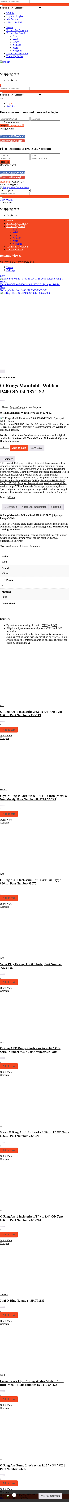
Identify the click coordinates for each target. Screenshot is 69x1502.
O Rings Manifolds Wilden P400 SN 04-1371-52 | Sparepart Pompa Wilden (32, 482)
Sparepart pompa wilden (12, 489)
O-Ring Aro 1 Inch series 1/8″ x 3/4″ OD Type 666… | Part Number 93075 (30, 881)
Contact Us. (18, 181)
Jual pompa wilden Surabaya (53, 477)
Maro (15, 47)
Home (9, 27)
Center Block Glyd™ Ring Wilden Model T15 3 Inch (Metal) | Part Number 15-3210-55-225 (32, 1382)
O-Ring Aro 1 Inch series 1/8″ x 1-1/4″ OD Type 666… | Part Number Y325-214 (31, 1218)
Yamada (17, 44)
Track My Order (14, 56)
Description (10, 506)
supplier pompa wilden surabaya (39, 492)
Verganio (17, 50)
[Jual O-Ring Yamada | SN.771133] (22, 1289)
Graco (16, 42)
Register (10, 106)
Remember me (11, 122)
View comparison (50, 1495)
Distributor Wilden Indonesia (34, 471)
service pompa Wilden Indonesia (16, 486)
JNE (54, 625)
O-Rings (10, 270)
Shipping (56, 506)
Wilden (16, 39)
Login (9, 103)
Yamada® (5, 540)
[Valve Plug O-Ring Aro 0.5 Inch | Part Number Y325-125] (22, 952)
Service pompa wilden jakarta (49, 486)
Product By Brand (15, 33)
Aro (15, 36)
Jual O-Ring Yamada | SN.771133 (22, 1300)
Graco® (21, 438)
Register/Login (17, 407)
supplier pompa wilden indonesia (42, 489)
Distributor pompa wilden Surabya (35, 468)
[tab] (11, 507)
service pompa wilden (55, 483)
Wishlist (10, 13)
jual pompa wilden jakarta (24, 477)
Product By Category (17, 30)
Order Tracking (14, 22)
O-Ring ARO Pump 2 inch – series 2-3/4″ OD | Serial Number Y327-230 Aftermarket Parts (30, 1050)
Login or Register (15, 16)
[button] (0, 85)
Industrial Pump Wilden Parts (23, 474)
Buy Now (36, 448)
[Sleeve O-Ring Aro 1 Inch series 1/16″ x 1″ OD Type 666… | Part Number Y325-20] (22, 1120)
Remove (14, 1495)
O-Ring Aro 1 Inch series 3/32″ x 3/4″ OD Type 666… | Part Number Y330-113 (31, 713)
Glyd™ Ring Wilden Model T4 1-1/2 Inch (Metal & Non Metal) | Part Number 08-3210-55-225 (34, 797)
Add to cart (19, 448)
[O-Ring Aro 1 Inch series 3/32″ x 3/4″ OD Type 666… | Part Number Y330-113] (22, 700)
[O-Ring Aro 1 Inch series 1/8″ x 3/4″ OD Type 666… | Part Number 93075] (22, 868)
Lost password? (16, 125)
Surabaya (62, 492)
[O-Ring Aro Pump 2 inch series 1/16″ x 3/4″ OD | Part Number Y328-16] (22, 1453)
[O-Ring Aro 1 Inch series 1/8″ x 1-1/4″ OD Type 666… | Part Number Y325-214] (22, 1204)
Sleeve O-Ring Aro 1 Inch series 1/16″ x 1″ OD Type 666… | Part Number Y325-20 (34, 1134)
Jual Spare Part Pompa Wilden (15, 480)
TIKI (44, 625)
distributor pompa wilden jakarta (27, 466)
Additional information (34, 506)
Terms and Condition (17, 53)
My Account (12, 19)
